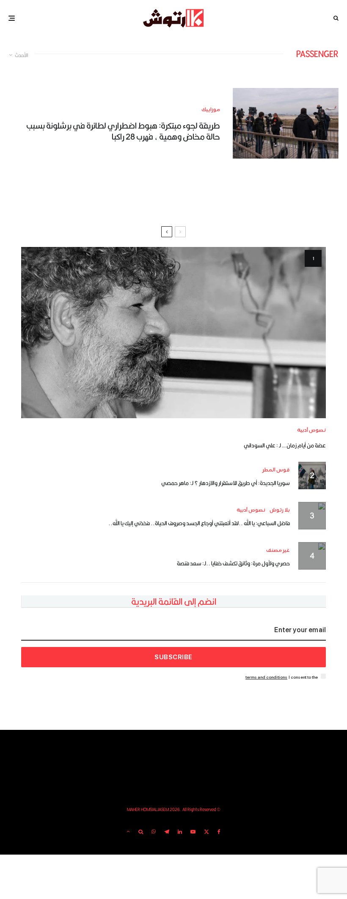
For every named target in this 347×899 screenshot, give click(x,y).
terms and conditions (266, 677)
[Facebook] (219, 832)
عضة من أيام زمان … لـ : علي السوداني (285, 445)
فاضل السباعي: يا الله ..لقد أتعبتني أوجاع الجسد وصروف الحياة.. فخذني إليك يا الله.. (199, 523)
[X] (206, 832)
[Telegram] (167, 832)
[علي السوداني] (173, 332)
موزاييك (210, 110)
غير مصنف (278, 550)
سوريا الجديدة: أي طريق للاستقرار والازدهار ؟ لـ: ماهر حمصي (225, 483)
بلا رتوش (280, 510)
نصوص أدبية (311, 430)
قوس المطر (276, 470)
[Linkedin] (180, 832)
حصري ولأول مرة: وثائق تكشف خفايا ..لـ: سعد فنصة (233, 563)
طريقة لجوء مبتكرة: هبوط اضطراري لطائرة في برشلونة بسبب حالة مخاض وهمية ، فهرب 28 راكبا (123, 131)
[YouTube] (193, 832)
